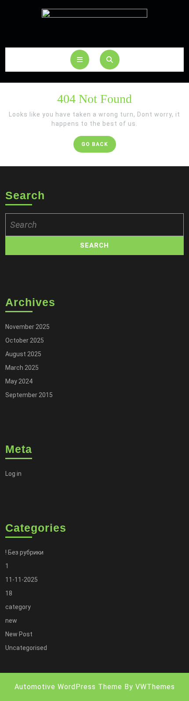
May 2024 (19, 381)
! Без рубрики (24, 552)
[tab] (79, 59)
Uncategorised (26, 647)
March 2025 (22, 367)
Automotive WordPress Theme (68, 687)
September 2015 (29, 394)
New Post (19, 634)
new (11, 620)
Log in (13, 473)
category (18, 606)
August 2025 (23, 354)
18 (8, 593)
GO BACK (98, 146)
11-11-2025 (21, 579)
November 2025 (27, 326)
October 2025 (24, 340)
